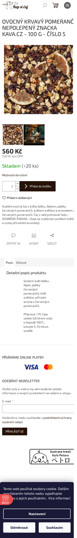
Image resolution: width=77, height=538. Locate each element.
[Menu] (67, 5)
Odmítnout (19, 527)
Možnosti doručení (14, 175)
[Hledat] (45, 5)
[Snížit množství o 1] (17, 188)
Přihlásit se (15, 431)
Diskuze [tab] (21, 262)
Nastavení (37, 514)
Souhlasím (54, 527)
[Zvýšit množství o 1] (17, 183)
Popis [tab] (9, 262)
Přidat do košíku (40, 186)
